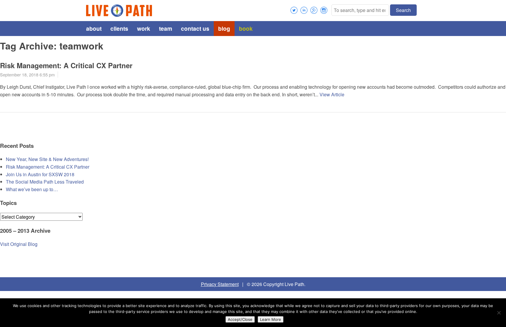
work (143, 28)
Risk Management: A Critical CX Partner (66, 65)
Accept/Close (240, 319)
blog (224, 28)
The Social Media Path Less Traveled (45, 181)
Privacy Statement (220, 284)
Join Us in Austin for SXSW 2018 (40, 174)
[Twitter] (294, 10)
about (94, 28)
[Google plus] (313, 10)
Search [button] (403, 10)
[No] (499, 313)
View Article (331, 94)
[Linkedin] (303, 10)
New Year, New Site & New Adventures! (47, 159)
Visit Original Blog (18, 244)
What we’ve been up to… (32, 189)
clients (119, 28)
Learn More (270, 319)
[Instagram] (323, 10)
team (165, 28)
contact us (195, 28)
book (246, 28)
